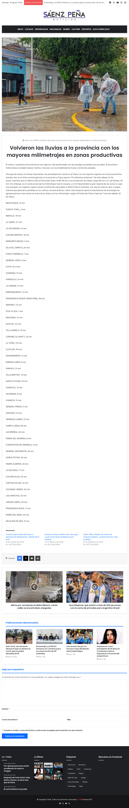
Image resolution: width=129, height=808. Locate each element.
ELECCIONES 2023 (101, 29)
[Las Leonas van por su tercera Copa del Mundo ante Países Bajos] (79, 636)
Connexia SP (86, 799)
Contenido (71, 773)
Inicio (20, 29)
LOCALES (29, 29)
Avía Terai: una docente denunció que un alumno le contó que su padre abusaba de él (18, 650)
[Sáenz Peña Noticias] (64, 15)
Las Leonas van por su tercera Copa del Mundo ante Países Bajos (69, 3)
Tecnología (72, 786)
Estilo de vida (72, 778)
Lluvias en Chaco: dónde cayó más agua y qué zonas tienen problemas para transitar (61, 536)
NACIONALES (55, 29)
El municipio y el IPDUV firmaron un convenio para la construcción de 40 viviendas (48, 650)
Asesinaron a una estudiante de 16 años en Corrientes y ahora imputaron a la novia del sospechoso (108, 651)
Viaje (81, 786)
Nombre (6, 709)
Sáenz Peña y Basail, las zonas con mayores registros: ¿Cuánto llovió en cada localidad (100, 536)
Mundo (85, 782)
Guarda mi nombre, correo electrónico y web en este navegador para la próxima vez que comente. (43, 730)
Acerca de (71, 765)
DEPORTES (86, 29)
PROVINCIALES (41, 29)
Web (69, 720)
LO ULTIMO (34, 140)
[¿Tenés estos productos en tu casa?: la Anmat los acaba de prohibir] (48, 777)
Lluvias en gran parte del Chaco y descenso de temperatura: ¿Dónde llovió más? (22, 536)
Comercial (87, 769)
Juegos (83, 778)
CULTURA (76, 29)
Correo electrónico (10, 720)
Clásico (70, 769)
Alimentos (81, 765)
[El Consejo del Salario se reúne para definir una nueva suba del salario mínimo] (38, 777)
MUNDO (66, 29)
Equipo (81, 773)
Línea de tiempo (73, 782)
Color (78, 769)
